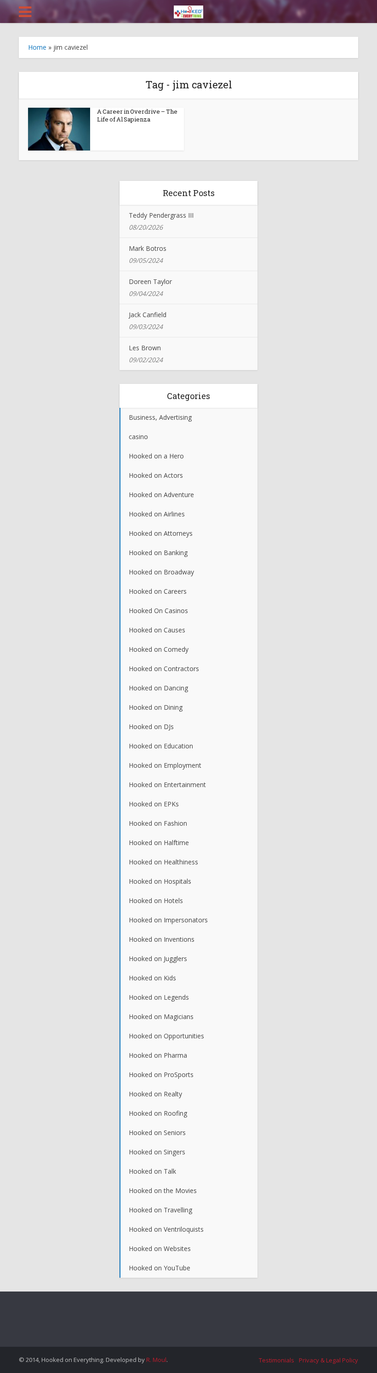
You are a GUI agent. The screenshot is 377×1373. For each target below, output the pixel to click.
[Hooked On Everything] (188, 10)
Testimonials (276, 1360)
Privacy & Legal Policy (328, 1360)
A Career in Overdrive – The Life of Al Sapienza (137, 115)
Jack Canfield (147, 314)
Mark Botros (147, 248)
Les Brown (145, 347)
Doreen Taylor (150, 281)
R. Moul (156, 1360)
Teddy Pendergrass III (161, 215)
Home (37, 47)
